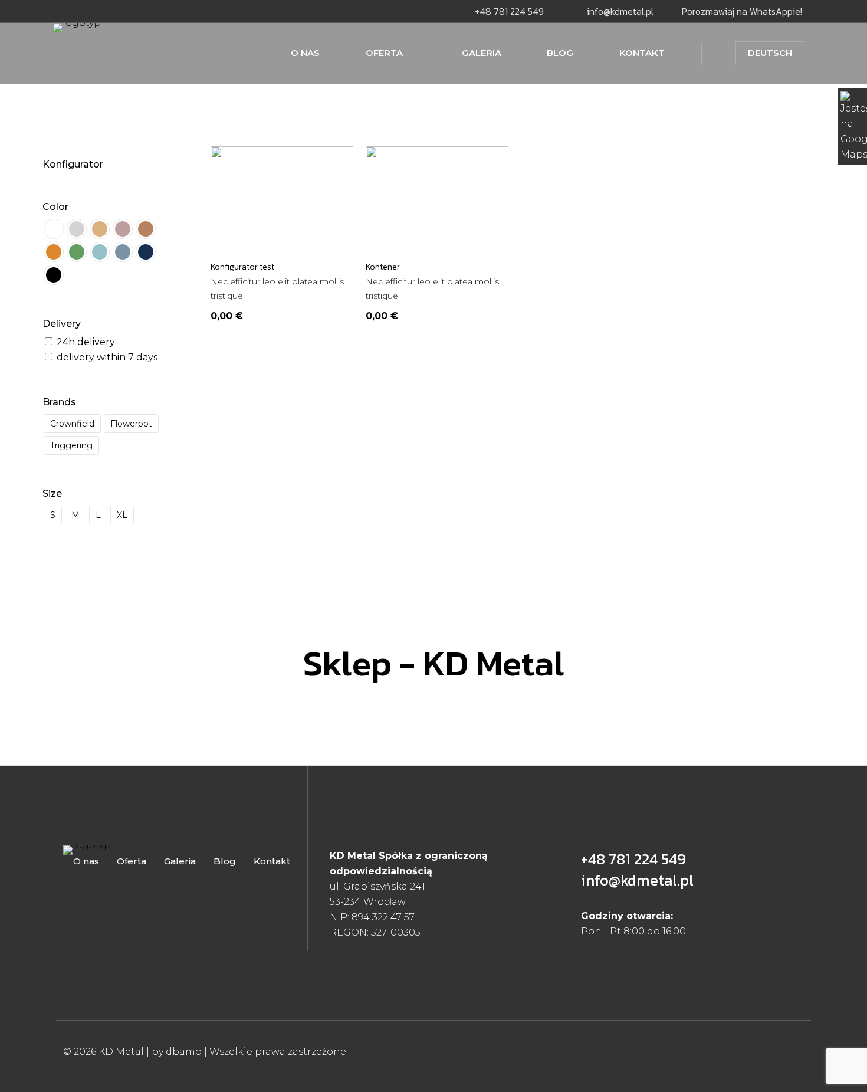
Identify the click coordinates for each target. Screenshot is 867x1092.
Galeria (180, 861)
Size (52, 493)
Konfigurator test (242, 267)
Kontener (383, 267)
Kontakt (272, 861)
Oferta (131, 861)
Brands (59, 402)
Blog (225, 861)
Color (55, 206)
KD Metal (121, 1051)
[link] (181, 850)
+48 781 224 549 (633, 858)
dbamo (185, 1051)
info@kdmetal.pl (637, 879)
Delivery (61, 323)
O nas (86, 861)
